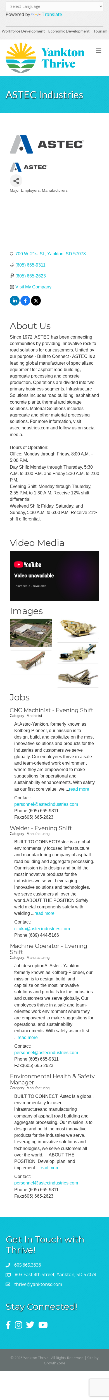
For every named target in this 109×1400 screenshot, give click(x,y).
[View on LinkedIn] (15, 304)
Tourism (100, 31)
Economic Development (69, 31)
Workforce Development (23, 31)
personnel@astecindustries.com (46, 804)
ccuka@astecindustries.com (42, 928)
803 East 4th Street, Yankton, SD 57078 (55, 1274)
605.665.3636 (27, 1265)
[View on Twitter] (36, 304)
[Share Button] (16, 180)
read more (79, 789)
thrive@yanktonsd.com (38, 1284)
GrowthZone (54, 1363)
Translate (52, 14)
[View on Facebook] (25, 304)
